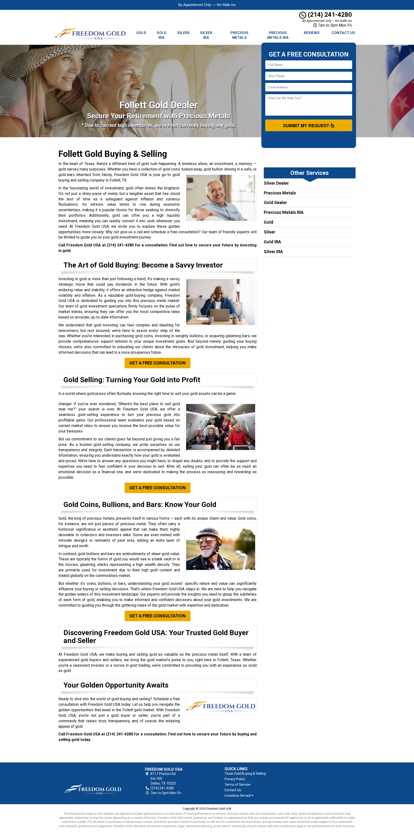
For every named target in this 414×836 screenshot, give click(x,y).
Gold (141, 33)
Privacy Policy (234, 779)
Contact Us (343, 33)
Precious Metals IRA (278, 35)
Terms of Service (237, 784)
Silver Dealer (276, 183)
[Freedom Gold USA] (92, 781)
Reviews (312, 33)
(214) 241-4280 (329, 14)
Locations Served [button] (237, 795)
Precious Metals (239, 35)
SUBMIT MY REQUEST (306, 125)
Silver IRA (206, 35)
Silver (183, 33)
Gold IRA (162, 35)
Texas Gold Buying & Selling (245, 773)
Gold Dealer (275, 202)
